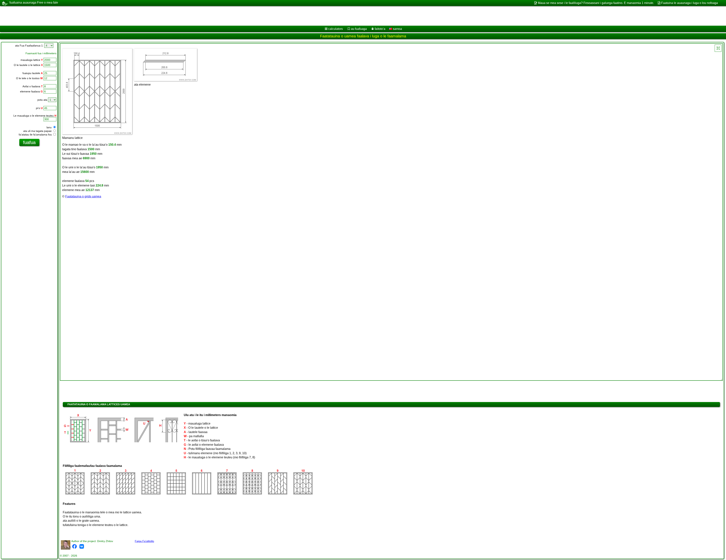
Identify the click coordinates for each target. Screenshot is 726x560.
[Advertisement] (114, 15)
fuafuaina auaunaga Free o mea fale (33, 2)
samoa (397, 28)
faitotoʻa (380, 28)
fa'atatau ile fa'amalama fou (36, 134)
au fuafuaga (359, 28)
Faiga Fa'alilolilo (144, 541)
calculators (335, 28)
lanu (49, 127)
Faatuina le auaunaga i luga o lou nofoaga (689, 3)
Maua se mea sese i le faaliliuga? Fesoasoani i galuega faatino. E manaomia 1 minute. (596, 3)
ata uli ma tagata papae (37, 130)
